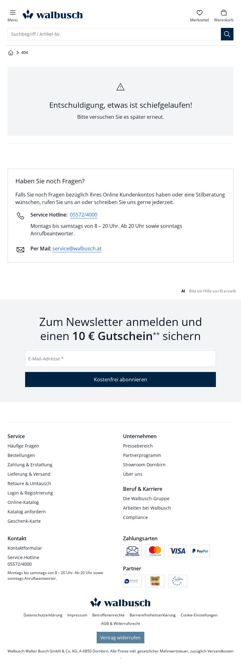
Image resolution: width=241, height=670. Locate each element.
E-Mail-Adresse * (46, 359)
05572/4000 (83, 214)
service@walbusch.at (77, 248)
